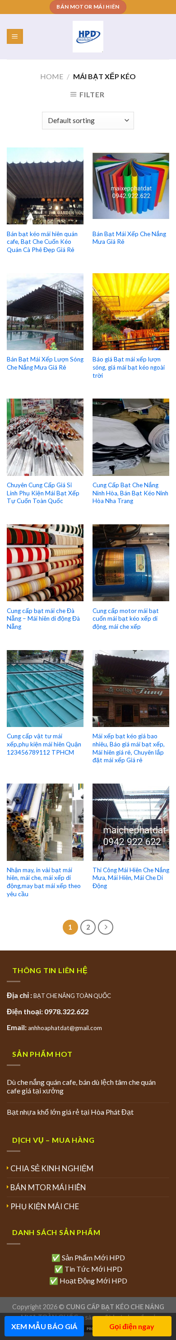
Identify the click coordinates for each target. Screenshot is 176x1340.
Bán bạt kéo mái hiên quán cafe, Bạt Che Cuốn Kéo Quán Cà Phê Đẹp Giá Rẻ (42, 241)
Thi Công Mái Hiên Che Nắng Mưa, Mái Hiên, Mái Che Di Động (131, 877)
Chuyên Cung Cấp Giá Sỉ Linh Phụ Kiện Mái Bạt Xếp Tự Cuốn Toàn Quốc (43, 492)
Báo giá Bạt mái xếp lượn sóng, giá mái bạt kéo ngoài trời (129, 367)
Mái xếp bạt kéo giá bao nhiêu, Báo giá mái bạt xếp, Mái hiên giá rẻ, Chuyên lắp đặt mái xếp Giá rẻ (129, 748)
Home (51, 76)
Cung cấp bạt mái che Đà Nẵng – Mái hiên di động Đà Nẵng (43, 618)
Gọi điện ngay (131, 1326)
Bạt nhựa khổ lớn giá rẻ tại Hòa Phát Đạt (70, 1111)
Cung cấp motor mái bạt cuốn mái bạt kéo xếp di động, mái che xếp (126, 618)
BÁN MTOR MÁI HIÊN (48, 1187)
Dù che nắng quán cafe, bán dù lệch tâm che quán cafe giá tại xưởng (81, 1086)
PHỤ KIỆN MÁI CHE (44, 1206)
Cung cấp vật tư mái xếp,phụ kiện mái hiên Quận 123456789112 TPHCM (44, 744)
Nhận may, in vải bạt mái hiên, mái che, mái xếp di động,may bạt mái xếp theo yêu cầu (44, 882)
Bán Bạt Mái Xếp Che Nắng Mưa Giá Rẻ (129, 238)
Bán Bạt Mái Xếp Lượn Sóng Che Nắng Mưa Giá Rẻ (45, 363)
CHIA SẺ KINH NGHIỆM (51, 1168)
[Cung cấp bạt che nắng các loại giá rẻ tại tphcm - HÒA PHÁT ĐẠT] (88, 36)
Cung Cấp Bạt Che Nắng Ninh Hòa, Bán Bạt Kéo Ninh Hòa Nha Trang (130, 492)
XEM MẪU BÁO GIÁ (44, 1326)
